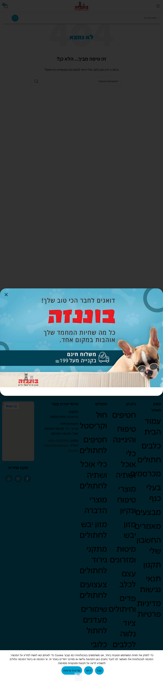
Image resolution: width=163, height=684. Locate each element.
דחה (88, 670)
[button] (6, 294)
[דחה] (78, 677)
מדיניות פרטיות (71, 670)
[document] (81, 342)
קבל (99, 670)
